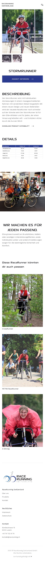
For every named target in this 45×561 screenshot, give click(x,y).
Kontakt (5, 500)
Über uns (5, 493)
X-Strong (6, 449)
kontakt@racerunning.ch (11, 537)
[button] (42, 5)
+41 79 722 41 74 (8, 533)
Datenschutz (6, 516)
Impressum (6, 512)
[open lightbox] (22, 31)
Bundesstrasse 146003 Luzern (8, 529)
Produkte (5, 497)
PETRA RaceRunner (10, 389)
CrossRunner (7, 329)
